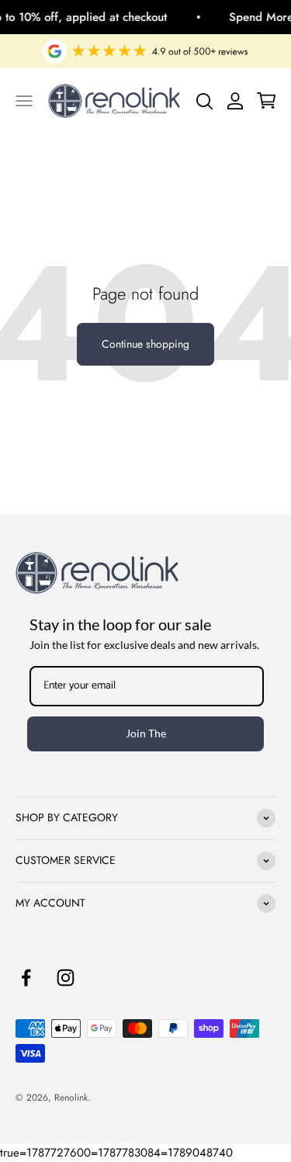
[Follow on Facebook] (26, 977)
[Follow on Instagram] (65, 977)
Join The (146, 733)
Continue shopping (145, 344)
